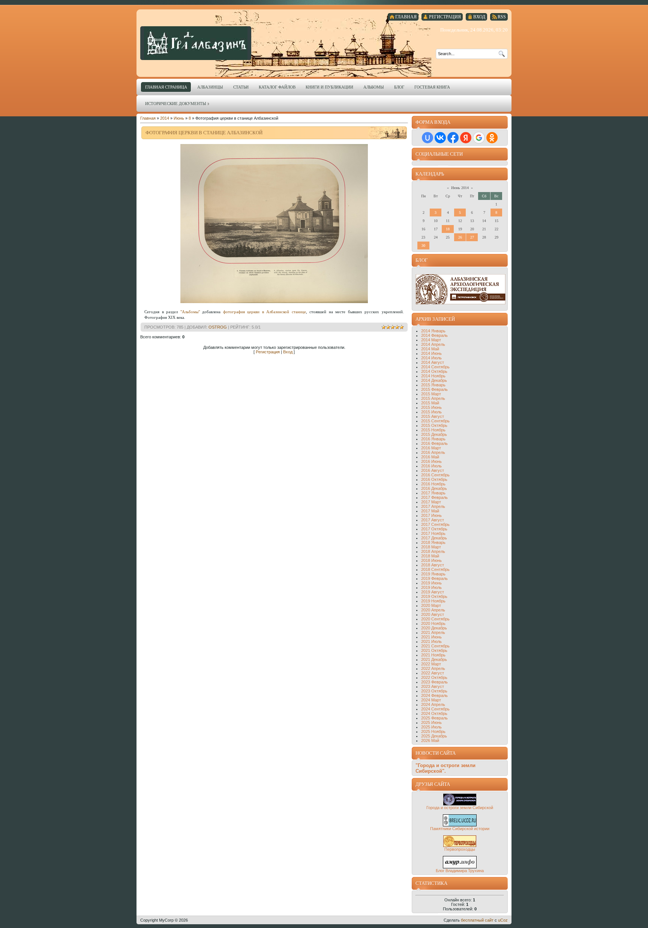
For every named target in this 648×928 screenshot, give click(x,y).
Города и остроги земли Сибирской (459, 807)
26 (460, 237)
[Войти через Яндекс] (465, 137)
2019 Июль (431, 587)
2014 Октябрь (434, 371)
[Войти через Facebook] (453, 137)
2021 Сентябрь (435, 646)
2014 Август (432, 362)
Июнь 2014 (460, 188)
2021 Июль (431, 641)
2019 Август (432, 592)
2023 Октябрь (434, 691)
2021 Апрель (433, 632)
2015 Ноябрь (433, 430)
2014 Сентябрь (435, 367)
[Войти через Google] (479, 138)
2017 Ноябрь (433, 533)
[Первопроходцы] (459, 845)
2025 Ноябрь (433, 731)
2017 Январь (433, 493)
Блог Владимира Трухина (460, 870)
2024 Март (431, 700)
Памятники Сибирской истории (459, 828)
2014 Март (431, 340)
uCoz (503, 920)
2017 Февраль (434, 497)
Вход (287, 352)
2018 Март (431, 547)
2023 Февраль (434, 682)
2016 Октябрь (434, 479)
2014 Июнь (431, 353)
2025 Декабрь (434, 736)
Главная (148, 118)
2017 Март (431, 502)
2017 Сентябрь (435, 524)
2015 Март (431, 394)
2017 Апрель (433, 506)
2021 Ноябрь (433, 655)
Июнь (179, 118)
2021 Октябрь (434, 650)
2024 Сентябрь (435, 709)
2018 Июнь (431, 560)
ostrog (217, 327)
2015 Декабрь (434, 434)
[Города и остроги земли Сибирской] (459, 804)
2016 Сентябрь (435, 475)
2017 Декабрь (434, 538)
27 (472, 237)
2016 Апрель (433, 452)
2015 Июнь (431, 407)
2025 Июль (431, 727)
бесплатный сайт (477, 920)
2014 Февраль (434, 335)
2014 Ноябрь (433, 376)
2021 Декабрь (434, 659)
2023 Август (432, 686)
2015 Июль (431, 412)
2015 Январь (433, 385)
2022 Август (432, 673)
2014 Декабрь (434, 380)
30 (423, 245)
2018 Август (432, 565)
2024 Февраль (434, 695)
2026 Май (430, 740)
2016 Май (430, 457)
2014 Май (430, 349)
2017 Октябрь (434, 529)
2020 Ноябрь (433, 623)
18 (448, 229)
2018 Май (430, 556)
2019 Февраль (434, 578)
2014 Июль (431, 358)
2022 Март (431, 664)
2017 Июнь (431, 515)
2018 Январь (433, 542)
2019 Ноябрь (433, 601)
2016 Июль (431, 466)
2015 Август (432, 416)
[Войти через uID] (427, 137)
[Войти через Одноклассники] (492, 137)
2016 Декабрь (434, 488)
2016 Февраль (434, 443)
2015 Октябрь (434, 425)
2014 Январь (433, 331)
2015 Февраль (434, 389)
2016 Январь (433, 439)
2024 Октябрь (434, 713)
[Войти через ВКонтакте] (440, 137)
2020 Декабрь (434, 628)
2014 (164, 118)
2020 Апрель (433, 610)
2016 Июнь (431, 461)
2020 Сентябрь (435, 619)
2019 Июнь (431, 583)
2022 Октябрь (434, 677)
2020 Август (432, 614)
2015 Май (430, 403)
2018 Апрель (433, 551)
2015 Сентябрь (435, 421)
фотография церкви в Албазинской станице (264, 311)
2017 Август (432, 520)
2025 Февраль (434, 718)
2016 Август (432, 470)
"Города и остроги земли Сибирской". (446, 768)
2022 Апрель (433, 668)
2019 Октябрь (434, 596)
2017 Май (430, 511)
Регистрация (268, 352)
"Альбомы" (190, 311)
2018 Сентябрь (435, 569)
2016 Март (431, 448)
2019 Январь (433, 574)
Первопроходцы (459, 849)
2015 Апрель (433, 398)
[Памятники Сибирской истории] (460, 825)
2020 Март (431, 605)
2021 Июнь (431, 637)
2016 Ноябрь (433, 484)
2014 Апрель (433, 344)
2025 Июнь (431, 722)
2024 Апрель (433, 704)
